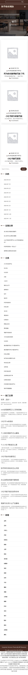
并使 (5, 535)
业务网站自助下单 (8, 375)
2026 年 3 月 (7, 201)
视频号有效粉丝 (8, 332)
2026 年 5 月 (7, 192)
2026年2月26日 (14, 111)
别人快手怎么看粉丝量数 (10, 236)
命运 (5, 611)
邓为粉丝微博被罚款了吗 (14, 73)
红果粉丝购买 (7, 380)
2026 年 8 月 (7, 180)
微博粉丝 (6, 289)
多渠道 (5, 630)
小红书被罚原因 (14, 158)
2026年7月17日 (14, 68)
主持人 (5, 530)
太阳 (5, 549)
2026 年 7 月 (7, 184)
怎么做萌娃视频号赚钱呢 (10, 480)
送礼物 (5, 558)
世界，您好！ (6, 399)
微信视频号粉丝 (14, 655)
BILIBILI (6, 268)
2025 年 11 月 (7, 218)
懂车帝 (5, 298)
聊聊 (5, 601)
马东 (5, 582)
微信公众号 (7, 285)
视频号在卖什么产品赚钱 (10, 503)
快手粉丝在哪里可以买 (9, 358)
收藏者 (5, 563)
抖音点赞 (6, 306)
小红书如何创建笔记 (8, 456)
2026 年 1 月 (7, 210)
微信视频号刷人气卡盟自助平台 (12, 345)
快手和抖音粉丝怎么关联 (10, 468)
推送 (5, 554)
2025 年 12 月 (7, 214)
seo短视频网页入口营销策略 (11, 410)
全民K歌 (6, 367)
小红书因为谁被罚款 (14, 116)
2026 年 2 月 (7, 205)
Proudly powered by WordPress (14, 650)
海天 (5, 615)
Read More (13, 53)
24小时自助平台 (8, 264)
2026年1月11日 (14, 153)
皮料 (5, 521)
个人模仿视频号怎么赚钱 (10, 433)
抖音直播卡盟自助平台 (9, 384)
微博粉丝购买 (10, 652)
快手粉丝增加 (7, 6)
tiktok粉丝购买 (6, 655)
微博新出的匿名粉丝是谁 (10, 251)
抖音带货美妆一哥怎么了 (10, 246)
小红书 (5, 281)
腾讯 (5, 634)
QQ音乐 (6, 272)
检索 (5, 573)
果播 (5, 592)
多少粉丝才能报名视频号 (10, 231)
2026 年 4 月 (7, 197)
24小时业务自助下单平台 (14, 71)
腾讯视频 (6, 328)
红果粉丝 (6, 319)
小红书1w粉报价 (7, 421)
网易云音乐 (7, 324)
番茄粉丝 (6, 315)
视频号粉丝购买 (16, 654)
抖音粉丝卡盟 (16, 664)
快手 (5, 294)
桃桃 (5, 544)
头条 (5, 276)
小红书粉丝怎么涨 (13, 657)
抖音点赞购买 (22, 655)
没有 (5, 577)
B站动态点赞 (7, 362)
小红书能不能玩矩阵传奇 (10, 491)
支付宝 (5, 311)
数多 (5, 620)
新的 (5, 625)
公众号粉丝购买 (8, 654)
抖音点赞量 (7, 354)
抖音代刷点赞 (7, 371)
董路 (5, 587)
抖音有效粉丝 (7, 302)
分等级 (5, 596)
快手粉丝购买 (17, 652)
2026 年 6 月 (7, 188)
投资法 (5, 540)
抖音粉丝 (15, 662)
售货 (5, 568)
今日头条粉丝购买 (8, 337)
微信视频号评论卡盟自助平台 (11, 349)
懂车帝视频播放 (8, 388)
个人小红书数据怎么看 (9, 445)
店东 (5, 525)
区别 (5, 606)
